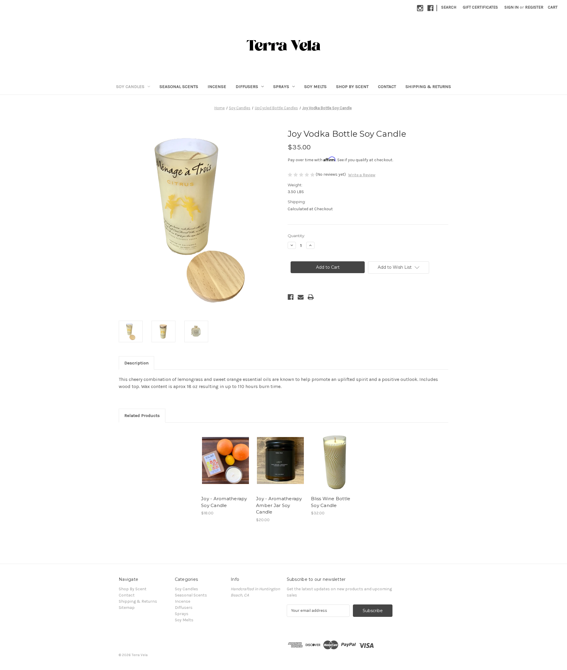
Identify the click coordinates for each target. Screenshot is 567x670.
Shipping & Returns (428, 86)
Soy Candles (130, 86)
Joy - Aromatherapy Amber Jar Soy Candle (279, 505)
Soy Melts (315, 86)
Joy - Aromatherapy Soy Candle (224, 502)
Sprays (281, 86)
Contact (387, 86)
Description (136, 363)
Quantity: (296, 235)
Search (448, 7)
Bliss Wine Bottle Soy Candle (330, 502)
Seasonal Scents (178, 86)
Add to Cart (225, 465)
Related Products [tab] (142, 415)
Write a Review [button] (361, 174)
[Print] (311, 297)
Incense (217, 86)
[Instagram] (420, 8)
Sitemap (127, 607)
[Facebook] (430, 8)
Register (534, 7)
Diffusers (247, 86)
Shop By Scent (352, 86)
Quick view (225, 455)
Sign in (511, 7)
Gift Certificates (480, 7)
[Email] (301, 297)
